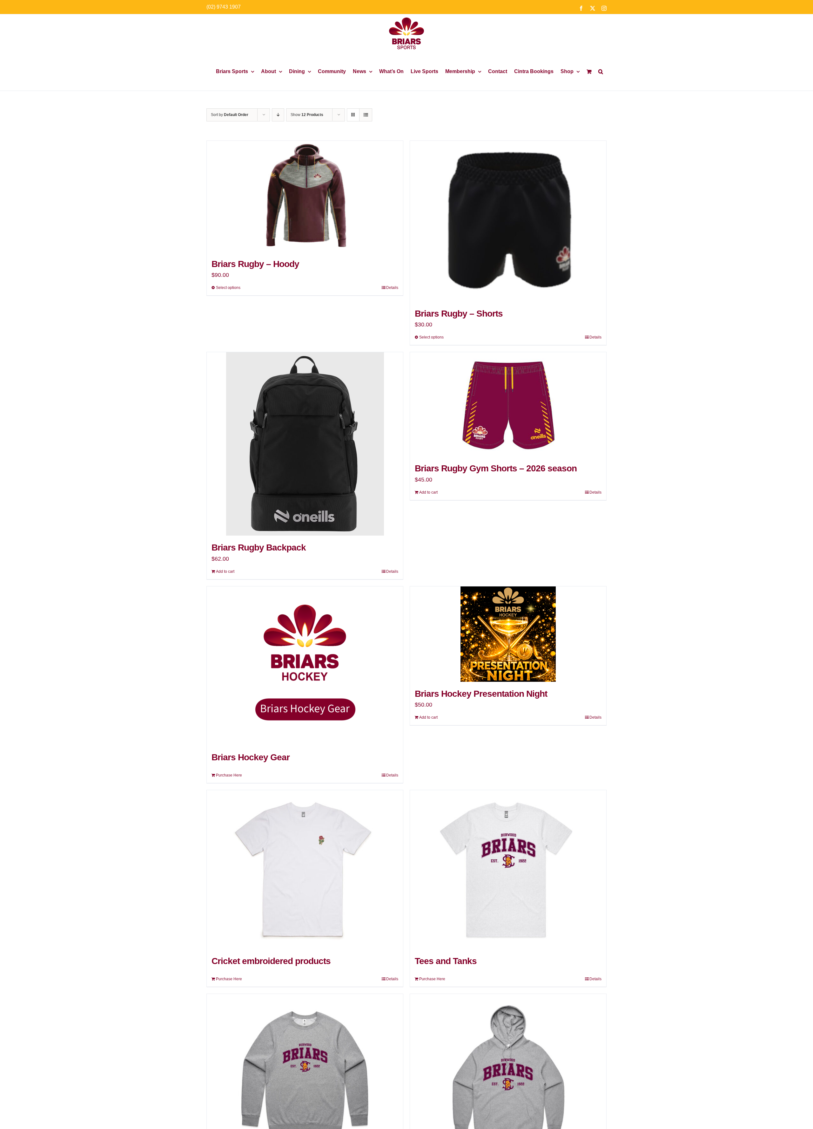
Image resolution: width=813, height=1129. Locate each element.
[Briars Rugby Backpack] (305, 444)
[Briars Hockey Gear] (305, 665)
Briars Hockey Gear (251, 757)
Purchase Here (229, 775)
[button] (601, 71)
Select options (228, 287)
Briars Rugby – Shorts (459, 313)
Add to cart (225, 571)
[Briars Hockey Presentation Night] (508, 634)
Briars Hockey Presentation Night (481, 694)
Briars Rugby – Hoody (255, 264)
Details (392, 287)
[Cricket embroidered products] (305, 869)
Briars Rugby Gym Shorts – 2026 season (496, 468)
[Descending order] (278, 114)
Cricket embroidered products (271, 961)
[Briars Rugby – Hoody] (305, 196)
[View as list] (365, 115)
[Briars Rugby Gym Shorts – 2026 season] (508, 404)
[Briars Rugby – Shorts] (508, 221)
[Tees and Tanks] (508, 869)
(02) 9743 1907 (223, 7)
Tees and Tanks (446, 961)
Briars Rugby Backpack (259, 547)
